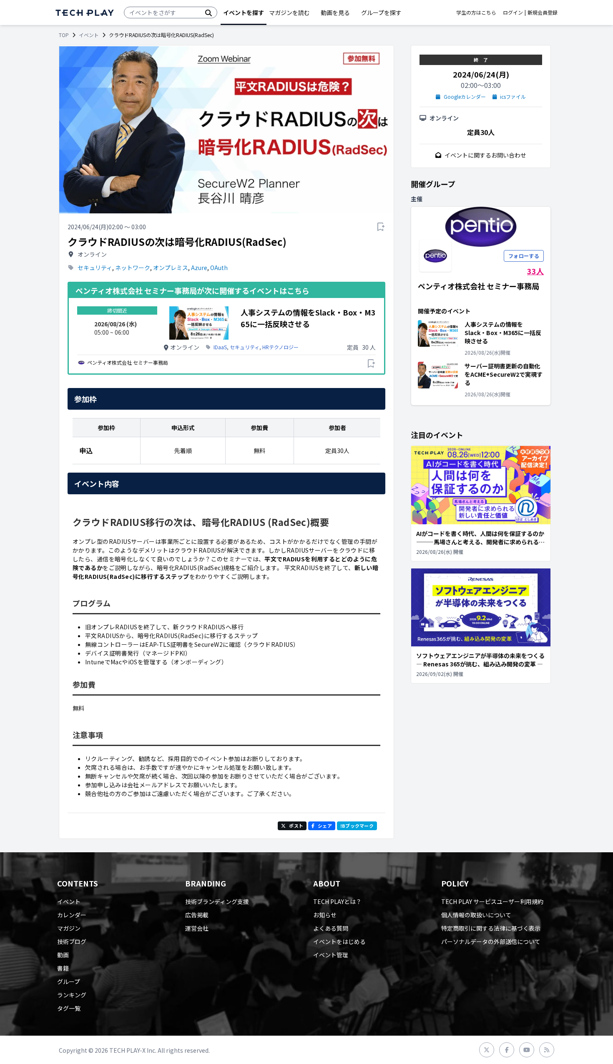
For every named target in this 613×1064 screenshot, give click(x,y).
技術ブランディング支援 (217, 901)
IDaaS (220, 347)
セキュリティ (95, 267)
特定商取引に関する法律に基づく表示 (490, 928)
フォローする (523, 255)
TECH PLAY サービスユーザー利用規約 (492, 901)
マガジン (68, 928)
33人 (535, 270)
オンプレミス (170, 267)
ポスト (296, 825)
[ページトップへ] (84, 13)
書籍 (63, 968)
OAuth (219, 267)
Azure (199, 267)
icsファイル (513, 96)
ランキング (71, 995)
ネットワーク (132, 267)
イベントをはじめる (339, 941)
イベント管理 (330, 955)
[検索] (208, 13)
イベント (89, 35)
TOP (64, 35)
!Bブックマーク (357, 825)
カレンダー (71, 915)
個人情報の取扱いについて (476, 915)
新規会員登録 (543, 12)
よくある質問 (330, 928)
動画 (63, 955)
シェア (325, 825)
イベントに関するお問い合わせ (485, 155)
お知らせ (325, 915)
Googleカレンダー (465, 96)
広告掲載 (197, 915)
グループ (68, 981)
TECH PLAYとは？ (337, 901)
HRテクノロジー (280, 347)
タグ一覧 (68, 1008)
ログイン (513, 12)
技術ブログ (71, 941)
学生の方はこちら (476, 12)
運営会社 (197, 928)
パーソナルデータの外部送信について (490, 941)
